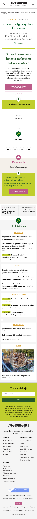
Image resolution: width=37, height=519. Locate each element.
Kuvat (18, 345)
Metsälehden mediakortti (7, 469)
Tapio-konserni (8, 481)
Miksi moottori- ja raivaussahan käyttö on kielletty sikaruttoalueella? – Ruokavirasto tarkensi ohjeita (17, 246)
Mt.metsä (5, 340)
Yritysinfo (6, 466)
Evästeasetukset (18, 510)
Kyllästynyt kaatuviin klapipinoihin (16, 376)
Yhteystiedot (25, 507)
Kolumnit (23, 294)
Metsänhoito (7, 441)
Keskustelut (18, 324)
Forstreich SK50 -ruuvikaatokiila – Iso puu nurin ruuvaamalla (14, 257)
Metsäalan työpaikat (27, 457)
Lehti (22, 443)
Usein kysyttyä (7, 510)
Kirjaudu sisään (18, 94)
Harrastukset (7, 452)
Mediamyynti (16, 507)
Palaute (32, 507)
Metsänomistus (8, 443)
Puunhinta (23, 452)
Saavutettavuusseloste (18, 514)
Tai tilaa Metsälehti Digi (18, 104)
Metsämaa (23, 454)
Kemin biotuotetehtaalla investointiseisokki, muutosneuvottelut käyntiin (17, 286)
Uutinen (12, 19)
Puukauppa (7, 446)
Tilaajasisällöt (25, 460)
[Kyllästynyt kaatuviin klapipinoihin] (18, 361)
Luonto (5, 454)
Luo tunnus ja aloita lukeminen (18, 86)
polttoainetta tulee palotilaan (13, 329)
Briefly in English (9, 478)
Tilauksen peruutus (9, 473)
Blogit (13, 294)
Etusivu (3, 12)
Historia (6, 476)
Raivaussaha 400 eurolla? (12, 335)
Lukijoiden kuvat (26, 449)
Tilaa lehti (18, 503)
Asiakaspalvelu (6, 507)
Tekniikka (18, 226)
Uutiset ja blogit (13, 12)
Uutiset (18, 265)
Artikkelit (18, 232)
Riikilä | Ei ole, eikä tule (20, 299)
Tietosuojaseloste (29, 510)
